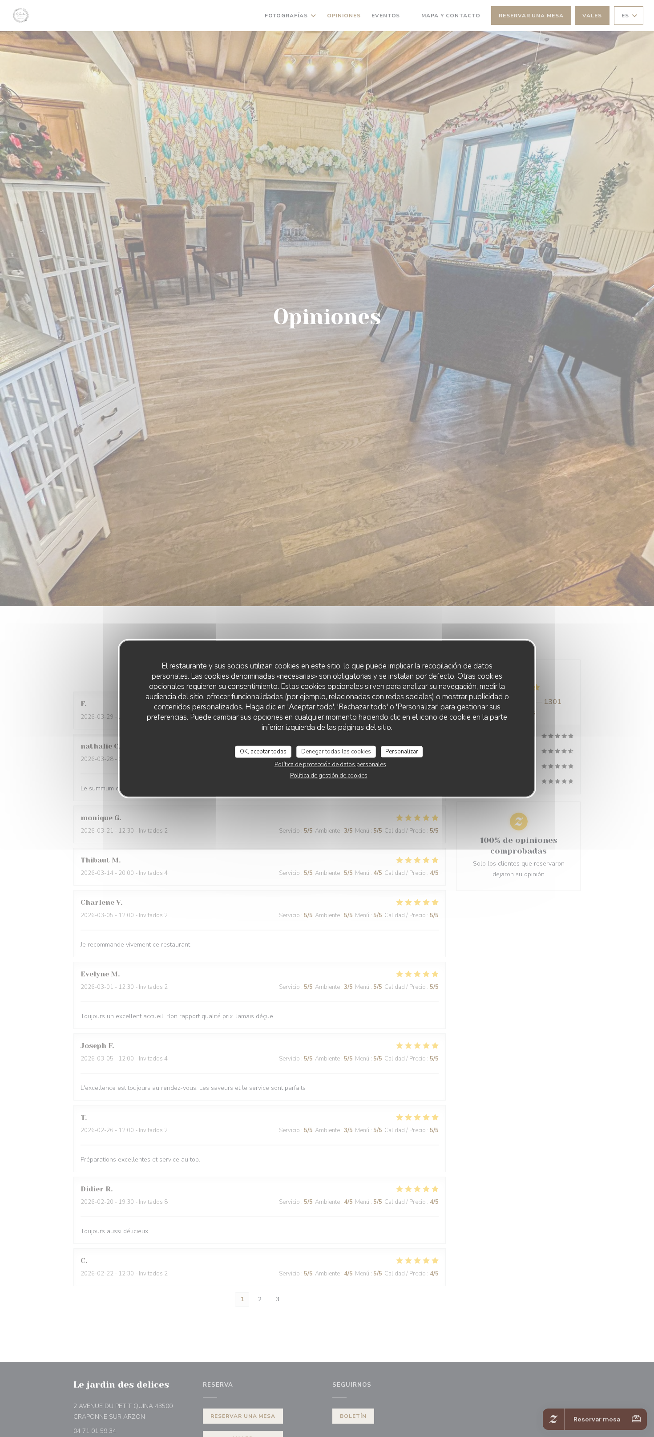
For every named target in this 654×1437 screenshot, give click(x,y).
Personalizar (401, 751)
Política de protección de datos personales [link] (330, 765)
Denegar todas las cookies (336, 751)
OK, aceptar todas (263, 751)
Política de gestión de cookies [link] (328, 776)
